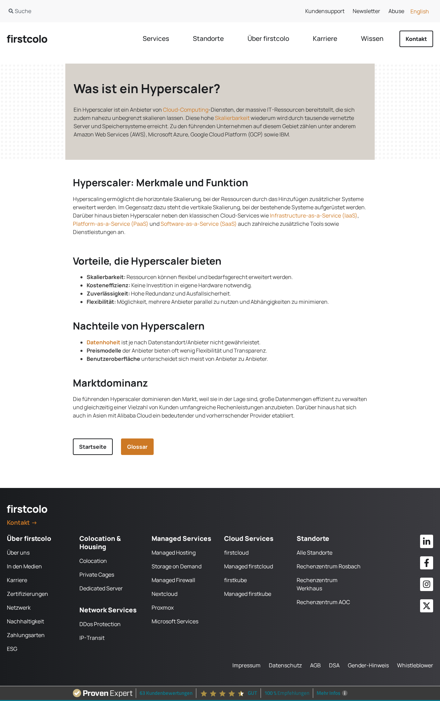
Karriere (17, 580)
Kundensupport (324, 11)
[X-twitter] (426, 605)
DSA (334, 665)
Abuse (396, 11)
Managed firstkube (247, 594)
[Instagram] (426, 584)
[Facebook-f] (426, 562)
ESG (12, 649)
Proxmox (163, 607)
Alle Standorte (314, 552)
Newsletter (366, 11)
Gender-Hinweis (368, 665)
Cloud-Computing (185, 109)
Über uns (18, 552)
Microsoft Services (175, 621)
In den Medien (24, 566)
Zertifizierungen (27, 594)
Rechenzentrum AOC (323, 602)
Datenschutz (285, 665)
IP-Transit (91, 638)
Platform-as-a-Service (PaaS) (110, 223)
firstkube (235, 580)
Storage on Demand (176, 566)
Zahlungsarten (26, 635)
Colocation (93, 561)
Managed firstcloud (248, 566)
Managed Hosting (174, 552)
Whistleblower (415, 665)
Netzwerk (19, 607)
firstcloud (236, 552)
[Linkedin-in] (426, 541)
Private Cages (96, 574)
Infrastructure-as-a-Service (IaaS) (314, 215)
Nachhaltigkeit (25, 621)
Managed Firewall (173, 580)
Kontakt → (22, 522)
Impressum (246, 665)
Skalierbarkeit (232, 118)
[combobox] (106, 10)
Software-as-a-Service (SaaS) (199, 223)
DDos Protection (100, 624)
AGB (315, 665)
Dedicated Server (101, 588)
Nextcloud (164, 594)
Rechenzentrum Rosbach (329, 566)
